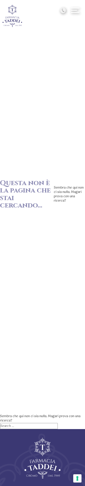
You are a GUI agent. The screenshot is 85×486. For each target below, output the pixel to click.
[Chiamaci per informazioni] (63, 10)
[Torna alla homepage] (12, 16)
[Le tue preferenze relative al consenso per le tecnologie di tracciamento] (77, 478)
